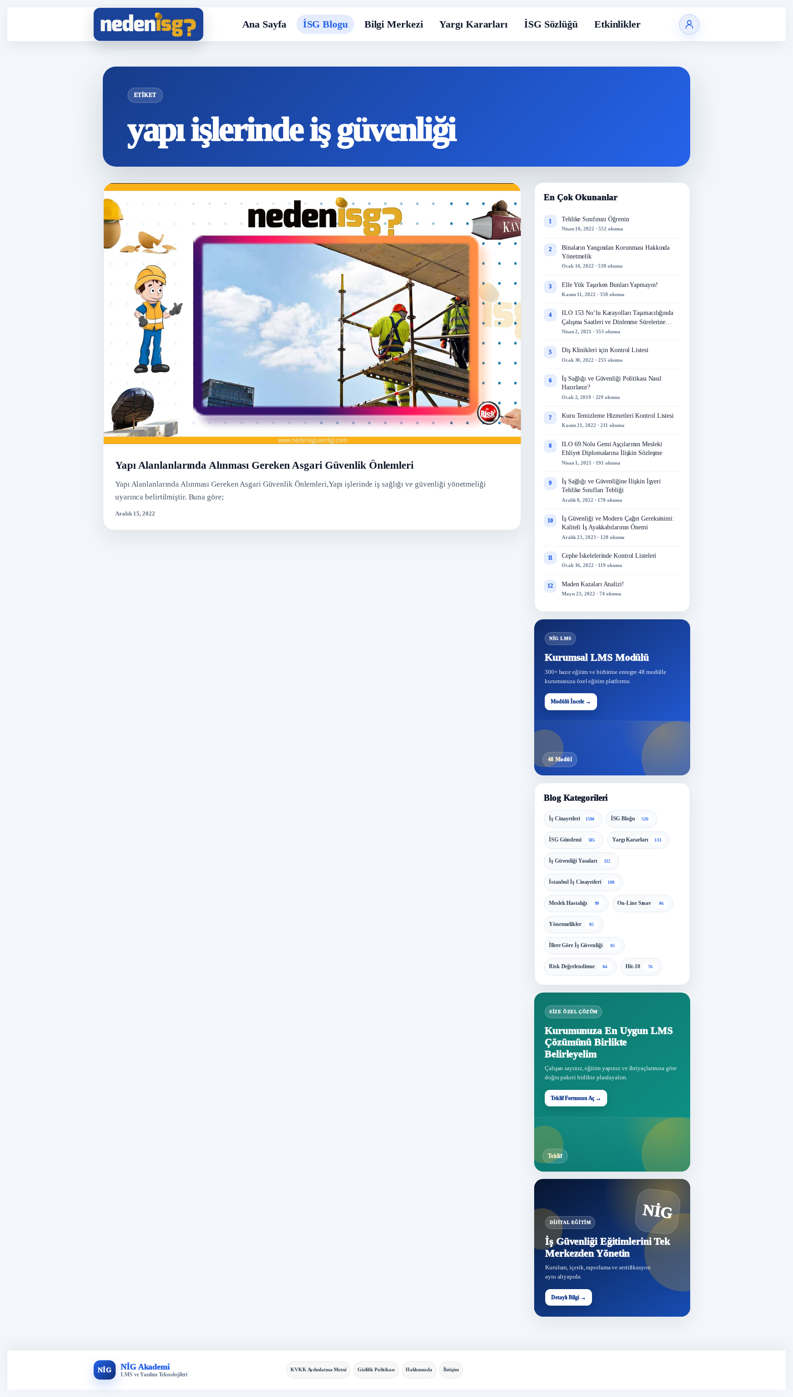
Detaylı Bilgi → (568, 1297)
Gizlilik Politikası (376, 1369)
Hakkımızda (419, 1369)
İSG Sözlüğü (551, 24)
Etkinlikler (617, 24)
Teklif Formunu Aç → (576, 1098)
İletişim (451, 1369)
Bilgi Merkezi (393, 24)
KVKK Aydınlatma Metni (318, 1369)
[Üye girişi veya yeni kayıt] (689, 24)
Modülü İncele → (571, 701)
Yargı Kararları (473, 24)
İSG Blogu (325, 24)
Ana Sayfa (264, 24)
